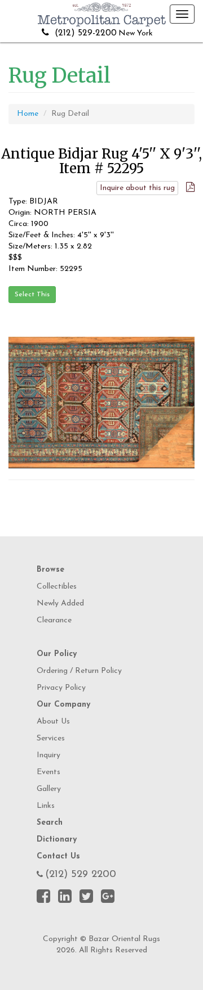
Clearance (54, 620)
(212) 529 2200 (80, 875)
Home (27, 114)
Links (46, 806)
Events (48, 772)
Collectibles (57, 586)
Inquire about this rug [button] (137, 188)
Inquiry (48, 755)
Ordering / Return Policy (79, 671)
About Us (53, 721)
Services (51, 738)
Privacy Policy (61, 688)
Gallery (49, 789)
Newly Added (60, 603)
